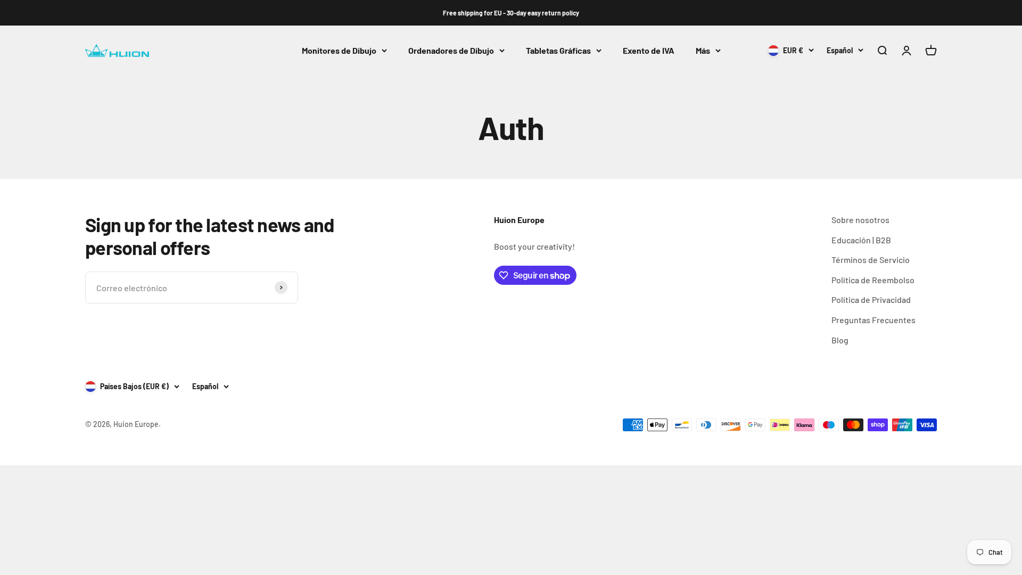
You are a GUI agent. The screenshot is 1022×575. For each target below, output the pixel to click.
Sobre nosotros (860, 220)
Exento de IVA (648, 50)
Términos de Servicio (870, 259)
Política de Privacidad (871, 299)
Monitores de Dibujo (339, 50)
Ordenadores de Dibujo (451, 50)
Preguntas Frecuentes (873, 320)
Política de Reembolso (872, 280)
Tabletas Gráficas (558, 50)
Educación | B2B (861, 240)
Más (703, 50)
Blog (839, 340)
